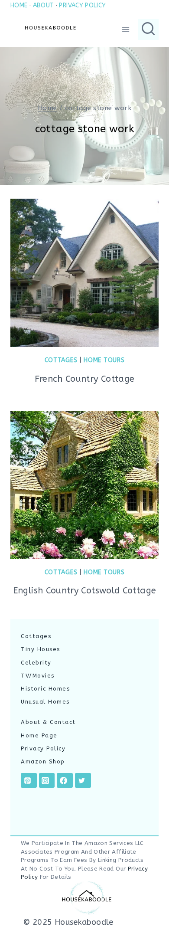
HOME (18, 5)
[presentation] (84, 273)
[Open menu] (125, 29)
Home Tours (104, 360)
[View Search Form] (148, 29)
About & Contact (48, 722)
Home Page (39, 735)
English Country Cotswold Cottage (84, 591)
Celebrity (36, 662)
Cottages (61, 360)
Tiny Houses (40, 649)
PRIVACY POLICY (82, 5)
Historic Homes (45, 688)
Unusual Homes (45, 701)
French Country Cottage (85, 379)
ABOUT (43, 5)
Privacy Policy (43, 748)
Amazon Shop (43, 761)
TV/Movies (38, 675)
